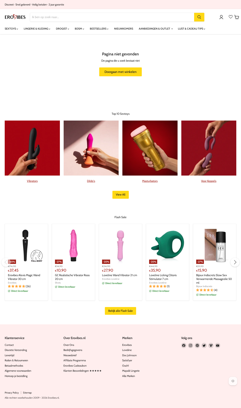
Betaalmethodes (14, 365)
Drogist (62, 28)
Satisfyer (127, 360)
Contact (9, 345)
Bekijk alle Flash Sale (120, 310)
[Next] (234, 262)
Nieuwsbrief (70, 355)
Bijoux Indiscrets (204, 286)
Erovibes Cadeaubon (75, 365)
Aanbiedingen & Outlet (155, 28)
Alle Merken (128, 376)
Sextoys (11, 28)
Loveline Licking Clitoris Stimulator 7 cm (163, 277)
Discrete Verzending (16, 350)
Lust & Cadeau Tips (191, 28)
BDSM (79, 28)
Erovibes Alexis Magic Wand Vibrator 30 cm (24, 277)
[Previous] (6, 262)
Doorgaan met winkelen (120, 72)
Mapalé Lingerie (131, 370)
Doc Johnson (129, 355)
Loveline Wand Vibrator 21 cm (119, 275)
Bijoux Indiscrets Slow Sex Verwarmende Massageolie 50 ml (214, 279)
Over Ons (68, 345)
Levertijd (9, 355)
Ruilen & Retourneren (16, 360)
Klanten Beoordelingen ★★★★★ (82, 370)
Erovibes (12, 282)
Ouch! (125, 365)
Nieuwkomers (123, 28)
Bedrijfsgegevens (72, 350)
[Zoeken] (199, 17)
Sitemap (27, 392)
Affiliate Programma (74, 360)
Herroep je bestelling (16, 376)
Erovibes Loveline (110, 278)
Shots (58, 282)
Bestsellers (98, 28)
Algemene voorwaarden (18, 370)
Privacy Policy (12, 392)
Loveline (127, 350)
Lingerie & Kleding (36, 28)
